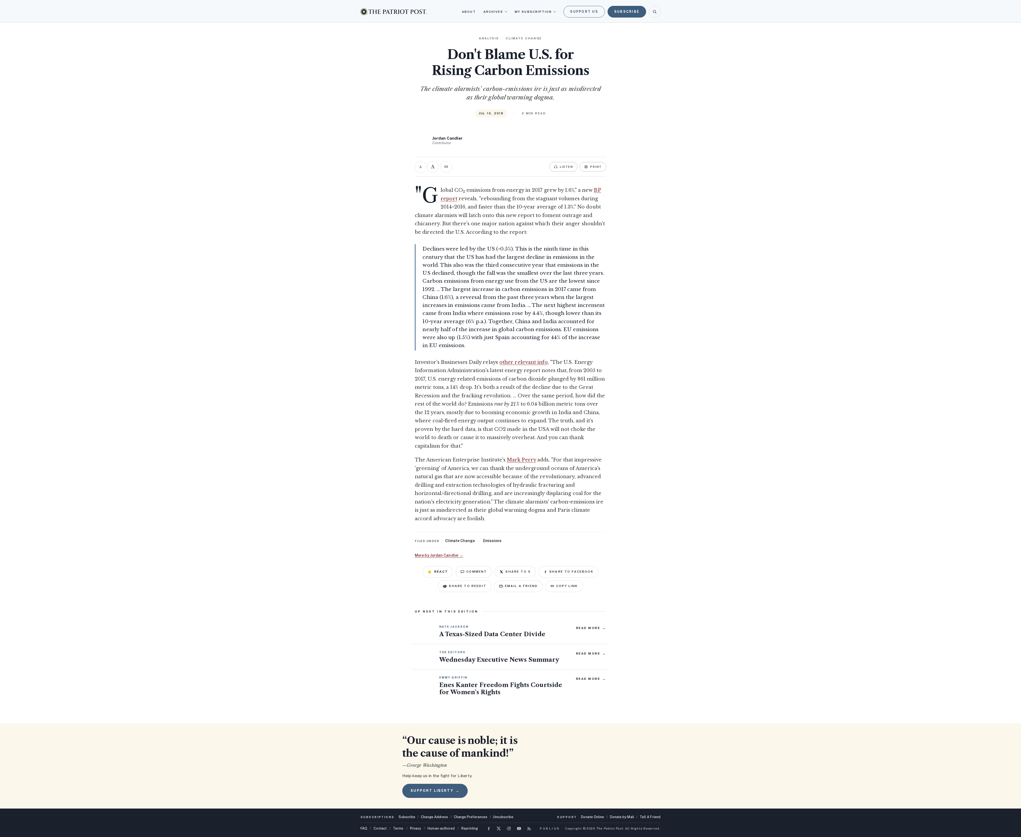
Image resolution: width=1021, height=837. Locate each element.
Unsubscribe (503, 817)
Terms (398, 828)
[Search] (654, 12)
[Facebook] (488, 828)
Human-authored (441, 828)
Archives (493, 12)
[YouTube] (519, 828)
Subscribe (626, 12)
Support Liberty (435, 791)
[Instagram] (509, 828)
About (469, 12)
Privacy (415, 828)
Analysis (489, 38)
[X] (498, 828)
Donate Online (592, 817)
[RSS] (529, 828)
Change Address (434, 817)
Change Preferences (471, 817)
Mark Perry (521, 460)
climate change (460, 541)
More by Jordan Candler (439, 555)
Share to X (518, 571)
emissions (492, 541)
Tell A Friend (650, 817)
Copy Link (567, 586)
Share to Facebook (571, 571)
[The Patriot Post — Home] (394, 11)
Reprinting (469, 828)
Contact (380, 828)
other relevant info (523, 362)
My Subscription (533, 12)
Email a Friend (521, 586)
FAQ (364, 828)
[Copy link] (446, 167)
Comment (476, 571)
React (438, 571)
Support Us (584, 12)
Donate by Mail (622, 817)
